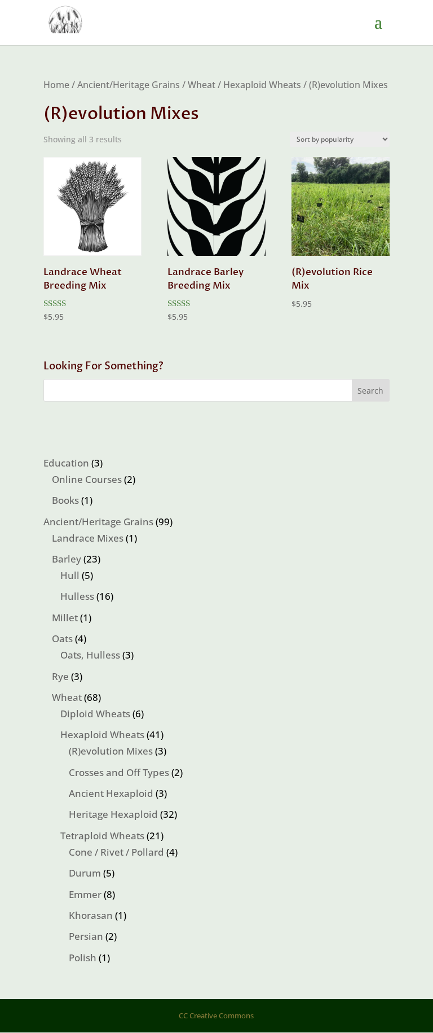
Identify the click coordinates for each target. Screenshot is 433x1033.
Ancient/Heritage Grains (128, 85)
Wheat (201, 85)
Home (56, 85)
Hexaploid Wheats (262, 85)
